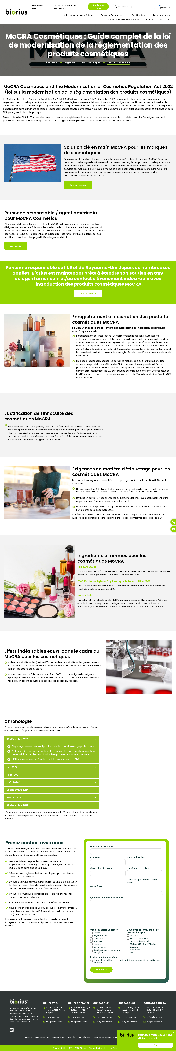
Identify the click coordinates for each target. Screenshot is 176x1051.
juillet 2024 (13, 774)
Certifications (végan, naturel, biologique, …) (108, 951)
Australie (98, 941)
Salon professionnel (139, 941)
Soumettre (101, 969)
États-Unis (52, 62)
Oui (155, 1045)
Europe (97, 933)
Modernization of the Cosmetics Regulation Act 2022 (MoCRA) (39, 99)
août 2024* (13, 782)
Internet (134, 935)
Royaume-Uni (100, 936)
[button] (51, 739)
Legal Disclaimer (115, 1048)
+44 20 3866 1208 (99, 1017)
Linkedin (134, 947)
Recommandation (139, 938)
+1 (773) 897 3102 (124, 1017)
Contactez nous (98, 6)
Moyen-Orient (100, 947)
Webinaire (135, 950)
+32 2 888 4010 (48, 1017)
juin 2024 (12, 767)
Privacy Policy (95, 1048)
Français (163, 8)
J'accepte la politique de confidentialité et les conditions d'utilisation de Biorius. (127, 961)
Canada (97, 944)
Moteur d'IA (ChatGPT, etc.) (143, 944)
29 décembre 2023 (17, 739)
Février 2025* (14, 797)
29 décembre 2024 (17, 789)
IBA (131, 953)
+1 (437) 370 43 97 (149, 1017)
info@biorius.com (48, 1022)
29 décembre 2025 (17, 805)
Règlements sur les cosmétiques (82, 62)
